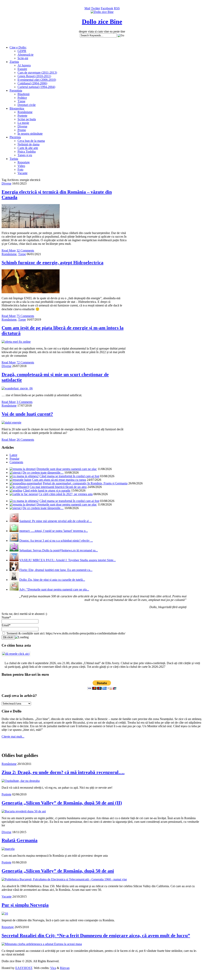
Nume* (6, 617)
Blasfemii (23, 94)
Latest (13, 455)
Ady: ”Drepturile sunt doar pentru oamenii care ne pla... (54, 589)
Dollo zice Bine (102, 21)
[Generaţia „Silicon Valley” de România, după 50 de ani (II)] (24, 811)
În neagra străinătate (30, 133)
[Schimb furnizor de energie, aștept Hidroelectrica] (31, 292)
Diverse (22, 126)
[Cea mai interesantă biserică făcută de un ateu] (19, 487)
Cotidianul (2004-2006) (32, 83)
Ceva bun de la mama (31, 140)
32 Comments (25, 250)
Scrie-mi (23, 58)
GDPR (22, 51)
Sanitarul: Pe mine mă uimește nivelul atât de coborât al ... (55, 521)
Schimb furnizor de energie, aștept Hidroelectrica (52, 262)
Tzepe (21, 101)
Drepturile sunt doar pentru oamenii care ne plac (66, 469)
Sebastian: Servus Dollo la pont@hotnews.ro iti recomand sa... (58, 550)
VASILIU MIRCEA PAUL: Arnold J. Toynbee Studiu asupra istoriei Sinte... (67, 560)
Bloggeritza (17, 108)
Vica (53, 968)
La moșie (23, 122)
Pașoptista (16, 90)
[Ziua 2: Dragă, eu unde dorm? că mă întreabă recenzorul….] (21, 780)
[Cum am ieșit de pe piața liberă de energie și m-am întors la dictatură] (16, 341)
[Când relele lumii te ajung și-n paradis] (16, 490)
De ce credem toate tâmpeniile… (43, 472)
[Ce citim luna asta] (16, 653)
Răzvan (65, 968)
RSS (117, 8)
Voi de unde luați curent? (27, 414)
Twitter (95, 8)
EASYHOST (23, 968)
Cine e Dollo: (18, 47)
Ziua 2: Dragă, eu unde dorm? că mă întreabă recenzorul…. (63, 772)
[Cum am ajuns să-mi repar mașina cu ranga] (20, 479)
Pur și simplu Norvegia (25, 905)
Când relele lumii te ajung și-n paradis (46, 490)
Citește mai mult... (13, 736)
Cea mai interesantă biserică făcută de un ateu (58, 487)
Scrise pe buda (27, 119)
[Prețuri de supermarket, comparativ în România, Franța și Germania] (26, 483)
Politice (22, 97)
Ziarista (14, 61)
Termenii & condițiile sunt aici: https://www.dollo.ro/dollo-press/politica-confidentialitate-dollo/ (65, 633)
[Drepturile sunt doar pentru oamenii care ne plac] (23, 469)
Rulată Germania (19, 840)
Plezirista (15, 137)
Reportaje (24, 162)
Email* (6, 625)
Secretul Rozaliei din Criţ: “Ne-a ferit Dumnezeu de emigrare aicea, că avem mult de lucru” (96, 935)
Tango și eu (25, 155)
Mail (87, 8)
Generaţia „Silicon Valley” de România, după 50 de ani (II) (62, 802)
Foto (20, 169)
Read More (9, 250)
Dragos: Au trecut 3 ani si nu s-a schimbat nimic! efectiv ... (56, 540)
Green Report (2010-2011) (34, 76)
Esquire (22, 69)
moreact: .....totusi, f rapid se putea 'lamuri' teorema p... (53, 530)
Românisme (25, 112)
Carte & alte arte (28, 148)
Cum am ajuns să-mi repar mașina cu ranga (59, 479)
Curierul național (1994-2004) (36, 87)
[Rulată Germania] (8, 849)
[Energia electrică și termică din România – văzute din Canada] (31, 227)
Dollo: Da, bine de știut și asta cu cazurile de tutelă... (52, 579)
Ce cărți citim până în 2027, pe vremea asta (66, 494)
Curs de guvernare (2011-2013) (37, 72)
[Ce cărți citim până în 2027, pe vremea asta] (24, 494)
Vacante (22, 173)
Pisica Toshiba (27, 151)
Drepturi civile (27, 105)
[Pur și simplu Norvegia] (5, 913)
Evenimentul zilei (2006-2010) (37, 79)
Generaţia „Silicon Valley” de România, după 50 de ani (58, 870)
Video (21, 166)
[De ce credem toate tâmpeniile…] (16, 472)
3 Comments (24, 402)
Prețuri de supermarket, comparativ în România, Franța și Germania (85, 483)
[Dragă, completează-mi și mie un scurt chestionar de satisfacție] (17, 388)
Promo (22, 130)
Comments (16, 462)
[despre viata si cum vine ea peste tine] (102, 12)
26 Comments (25, 439)
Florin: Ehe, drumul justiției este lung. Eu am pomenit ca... (55, 570)
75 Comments (25, 316)
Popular (14, 458)
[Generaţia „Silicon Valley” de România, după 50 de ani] (64, 879)
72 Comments (25, 362)
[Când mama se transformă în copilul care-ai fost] (24, 476)
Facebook (107, 8)
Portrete (22, 115)
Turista (14, 158)
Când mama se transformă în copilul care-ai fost (69, 476)
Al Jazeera (24, 65)
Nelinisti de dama (28, 144)
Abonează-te (25, 54)
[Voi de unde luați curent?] (11, 422)
